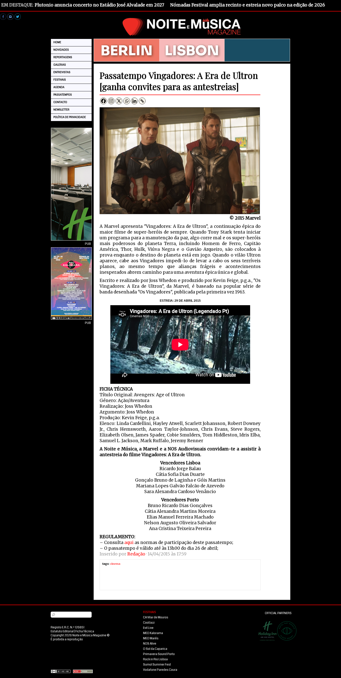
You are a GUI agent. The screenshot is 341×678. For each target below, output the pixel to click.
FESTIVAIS (59, 80)
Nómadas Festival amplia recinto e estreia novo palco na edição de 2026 (247, 5)
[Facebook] (103, 101)
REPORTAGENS (62, 57)
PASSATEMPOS (62, 95)
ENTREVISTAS (61, 72)
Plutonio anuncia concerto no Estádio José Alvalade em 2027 (99, 5)
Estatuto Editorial (62, 631)
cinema (115, 563)
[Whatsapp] (126, 101)
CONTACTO (60, 102)
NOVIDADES (61, 50)
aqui (129, 542)
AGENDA (58, 87)
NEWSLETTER (61, 110)
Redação (136, 554)
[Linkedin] (134, 101)
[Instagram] (111, 101)
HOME (57, 42)
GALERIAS (59, 65)
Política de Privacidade (69, 117)
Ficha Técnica (84, 631)
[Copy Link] (142, 101)
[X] (119, 101)
